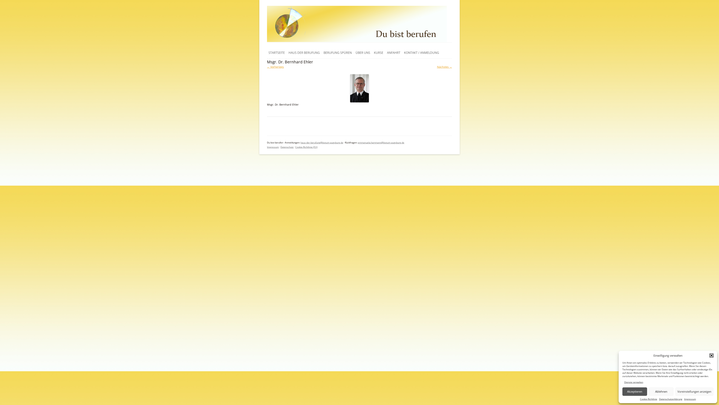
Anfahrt (393, 53)
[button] (711, 355)
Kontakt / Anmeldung (421, 53)
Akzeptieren (634, 391)
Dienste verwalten (633, 382)
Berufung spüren (338, 53)
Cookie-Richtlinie (648, 399)
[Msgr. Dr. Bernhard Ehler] (359, 88)
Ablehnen (661, 391)
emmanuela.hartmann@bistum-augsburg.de (381, 142)
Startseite (277, 53)
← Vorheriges (275, 67)
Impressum (690, 399)
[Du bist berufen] (357, 41)
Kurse (378, 53)
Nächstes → (444, 67)
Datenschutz (287, 147)
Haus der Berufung (304, 53)
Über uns (363, 53)
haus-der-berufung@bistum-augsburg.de (322, 142)
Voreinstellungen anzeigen (694, 391)
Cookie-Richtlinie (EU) (306, 147)
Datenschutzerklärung (670, 399)
